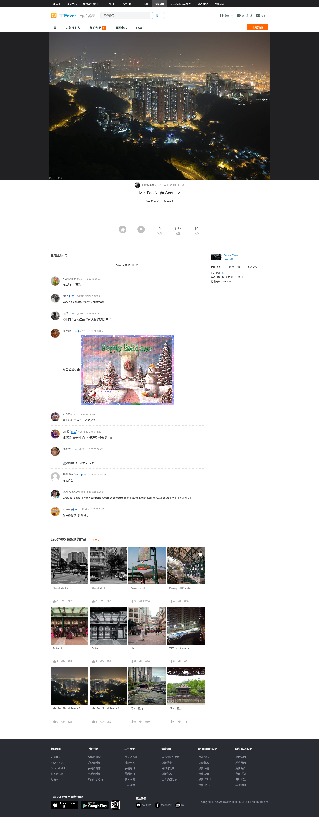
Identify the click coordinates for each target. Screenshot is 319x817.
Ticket (95, 648)
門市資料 (203, 757)
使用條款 (240, 779)
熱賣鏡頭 (203, 773)
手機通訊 (130, 768)
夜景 (224, 273)
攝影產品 (130, 762)
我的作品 (97, 28)
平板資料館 (94, 773)
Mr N (66, 296)
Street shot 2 (60, 588)
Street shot (98, 588)
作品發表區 (57, 773)
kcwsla (67, 331)
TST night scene (179, 648)
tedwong (68, 509)
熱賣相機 (203, 768)
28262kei (68, 474)
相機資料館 (94, 757)
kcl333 (67, 414)
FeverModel (58, 768)
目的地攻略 (168, 768)
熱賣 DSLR (204, 779)
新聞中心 (56, 757)
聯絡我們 (240, 762)
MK (132, 648)
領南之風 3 (175, 708)
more (96, 539)
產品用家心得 (95, 779)
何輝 (65, 313)
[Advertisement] (159, 215)
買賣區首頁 (131, 757)
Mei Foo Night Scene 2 (66, 708)
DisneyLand (137, 588)
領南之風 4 (136, 708)
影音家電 (130, 779)
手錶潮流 (130, 785)
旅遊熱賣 (167, 762)
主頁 (53, 28)
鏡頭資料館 (94, 762)
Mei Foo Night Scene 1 (105, 708)
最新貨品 (203, 762)
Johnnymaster (71, 492)
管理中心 (121, 28)
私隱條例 (240, 785)
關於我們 (240, 757)
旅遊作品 (167, 773)
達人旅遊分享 (169, 779)
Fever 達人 (57, 762)
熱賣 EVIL (204, 785)
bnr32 (66, 431)
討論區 (55, 779)
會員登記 (240, 773)
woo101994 (69, 278)
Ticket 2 (57, 648)
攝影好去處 (171, 757)
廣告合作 (240, 768)
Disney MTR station (181, 588)
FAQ (139, 28)
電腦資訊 (130, 773)
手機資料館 (94, 768)
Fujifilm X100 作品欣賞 (231, 257)
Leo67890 (148, 185)
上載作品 (258, 27)
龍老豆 (67, 449)
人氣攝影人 (73, 28)
